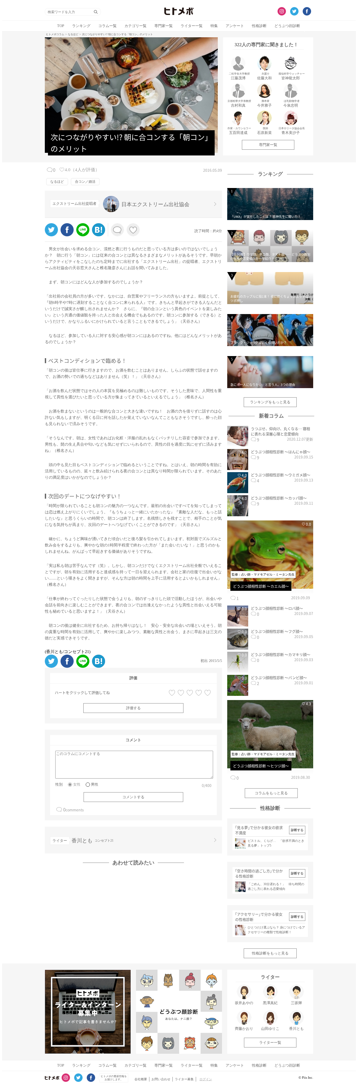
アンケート (235, 26)
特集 (214, 26)
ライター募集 (184, 1079)
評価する (133, 708)
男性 (94, 784)
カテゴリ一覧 (135, 26)
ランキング (81, 26)
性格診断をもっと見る (270, 953)
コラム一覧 (107, 26)
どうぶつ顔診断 (287, 26)
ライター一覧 (192, 26)
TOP (60, 26)
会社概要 (140, 1079)
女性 (76, 784)
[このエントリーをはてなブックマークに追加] (98, 235)
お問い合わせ (160, 1079)
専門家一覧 (163, 26)
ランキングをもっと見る (270, 402)
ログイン (205, 1079)
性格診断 (259, 26)
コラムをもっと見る (271, 793)
